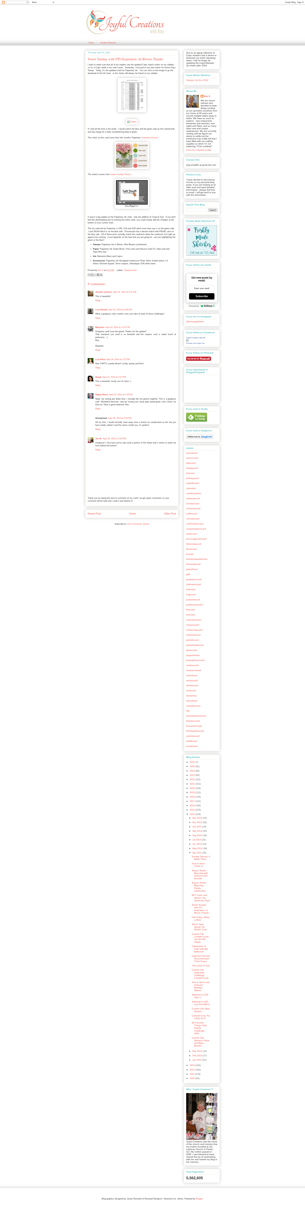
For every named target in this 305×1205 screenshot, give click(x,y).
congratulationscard (196, 529)
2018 (192, 796)
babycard (191, 463)
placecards (191, 650)
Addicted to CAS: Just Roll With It (201, 1003)
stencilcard (191, 700)
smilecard (191, 690)
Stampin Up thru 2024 (197, 80)
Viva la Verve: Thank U (198, 864)
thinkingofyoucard (195, 731)
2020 (192, 788)
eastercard (191, 533)
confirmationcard (194, 523)
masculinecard (193, 619)
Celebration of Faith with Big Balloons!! (200, 949)
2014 (192, 814)
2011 (192, 1074)
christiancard (192, 503)
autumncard (192, 458)
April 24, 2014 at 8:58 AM (120, 309)
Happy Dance (101, 394)
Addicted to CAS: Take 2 (200, 996)
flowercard (191, 549)
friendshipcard (193, 564)
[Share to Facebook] (98, 274)
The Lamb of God (201, 965)
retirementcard (193, 670)
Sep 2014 (197, 831)
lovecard (190, 614)
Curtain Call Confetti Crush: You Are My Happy (200, 938)
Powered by (194, 306)
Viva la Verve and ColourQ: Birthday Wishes (200, 986)
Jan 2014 (197, 1060)
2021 (192, 784)
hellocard (190, 589)
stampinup (191, 695)
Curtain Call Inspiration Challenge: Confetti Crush (200, 974)
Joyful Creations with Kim (196, 338)
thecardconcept (194, 726)
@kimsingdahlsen (195, 321)
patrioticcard (192, 640)
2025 (192, 766)
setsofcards (192, 680)
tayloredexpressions (196, 716)
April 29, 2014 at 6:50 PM (114, 438)
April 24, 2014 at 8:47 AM (124, 292)
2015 (192, 809)
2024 (192, 771)
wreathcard (191, 746)
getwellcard (192, 569)
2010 (192, 1078)
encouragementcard (196, 539)
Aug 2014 (197, 835)
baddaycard (192, 468)
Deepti (98, 377)
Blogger (199, 1199)
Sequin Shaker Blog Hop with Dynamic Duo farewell (200, 874)
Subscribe (202, 296)
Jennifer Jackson (103, 292)
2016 (192, 805)
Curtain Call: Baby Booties (201, 1010)
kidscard (190, 609)
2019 (192, 792)
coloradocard (192, 518)
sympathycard (193, 705)
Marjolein (100, 327)
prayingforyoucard (195, 660)
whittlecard (191, 741)
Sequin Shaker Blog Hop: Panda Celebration (199, 886)
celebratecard (193, 498)
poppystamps (193, 655)
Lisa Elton (100, 359)
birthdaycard (192, 478)
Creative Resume (108, 42)
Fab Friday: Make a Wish (201, 918)
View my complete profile (198, 150)
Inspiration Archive (149, 137)
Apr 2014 (197, 852)
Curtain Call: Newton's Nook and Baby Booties (200, 1041)
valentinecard (193, 736)
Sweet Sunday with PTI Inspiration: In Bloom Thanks (200, 909)
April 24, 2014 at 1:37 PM (118, 359)
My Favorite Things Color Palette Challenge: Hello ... (199, 1028)
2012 (192, 1069)
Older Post (170, 513)
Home (91, 42)
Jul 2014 (197, 839)
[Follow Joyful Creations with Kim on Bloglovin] (200, 438)
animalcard (191, 453)
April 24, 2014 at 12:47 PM (117, 327)
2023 (192, 775)
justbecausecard (194, 604)
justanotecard (193, 599)
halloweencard (193, 584)
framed (189, 554)
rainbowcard (192, 665)
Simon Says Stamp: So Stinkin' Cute (199, 927)
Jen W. (98, 438)
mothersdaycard (194, 630)
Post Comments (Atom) (138, 524)
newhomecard (193, 635)
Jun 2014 (197, 844)
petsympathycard (194, 645)
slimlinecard (192, 685)
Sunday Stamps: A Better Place (201, 857)
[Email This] (89, 274)
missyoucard (192, 625)
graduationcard (193, 579)
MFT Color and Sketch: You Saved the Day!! (201, 898)
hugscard (191, 594)
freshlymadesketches (196, 559)
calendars (191, 488)
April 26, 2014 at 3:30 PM (120, 418)
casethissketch (193, 493)
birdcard (190, 473)
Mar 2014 (197, 1051)
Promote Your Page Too (195, 343)
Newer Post (94, 513)
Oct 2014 (197, 826)
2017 (192, 801)
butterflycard (192, 483)
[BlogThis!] (92, 274)
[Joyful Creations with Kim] (187, 340)
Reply (98, 300)
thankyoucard (130, 270)
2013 (192, 1065)
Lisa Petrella (101, 309)
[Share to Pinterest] (101, 274)
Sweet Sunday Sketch (120, 174)
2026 (192, 762)
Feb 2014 (197, 1055)
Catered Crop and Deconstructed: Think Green (201, 959)
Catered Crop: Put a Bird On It (201, 1017)
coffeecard (191, 513)
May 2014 (197, 848)
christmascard (193, 508)
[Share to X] (95, 274)
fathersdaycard (193, 544)
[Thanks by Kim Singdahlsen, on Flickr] (132, 122)
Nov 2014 (197, 822)
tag (187, 710)
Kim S (101, 270)
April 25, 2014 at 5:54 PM (120, 394)
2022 (192, 779)
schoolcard (191, 675)
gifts (188, 574)
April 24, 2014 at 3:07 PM (114, 377)
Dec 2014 (197, 818)
